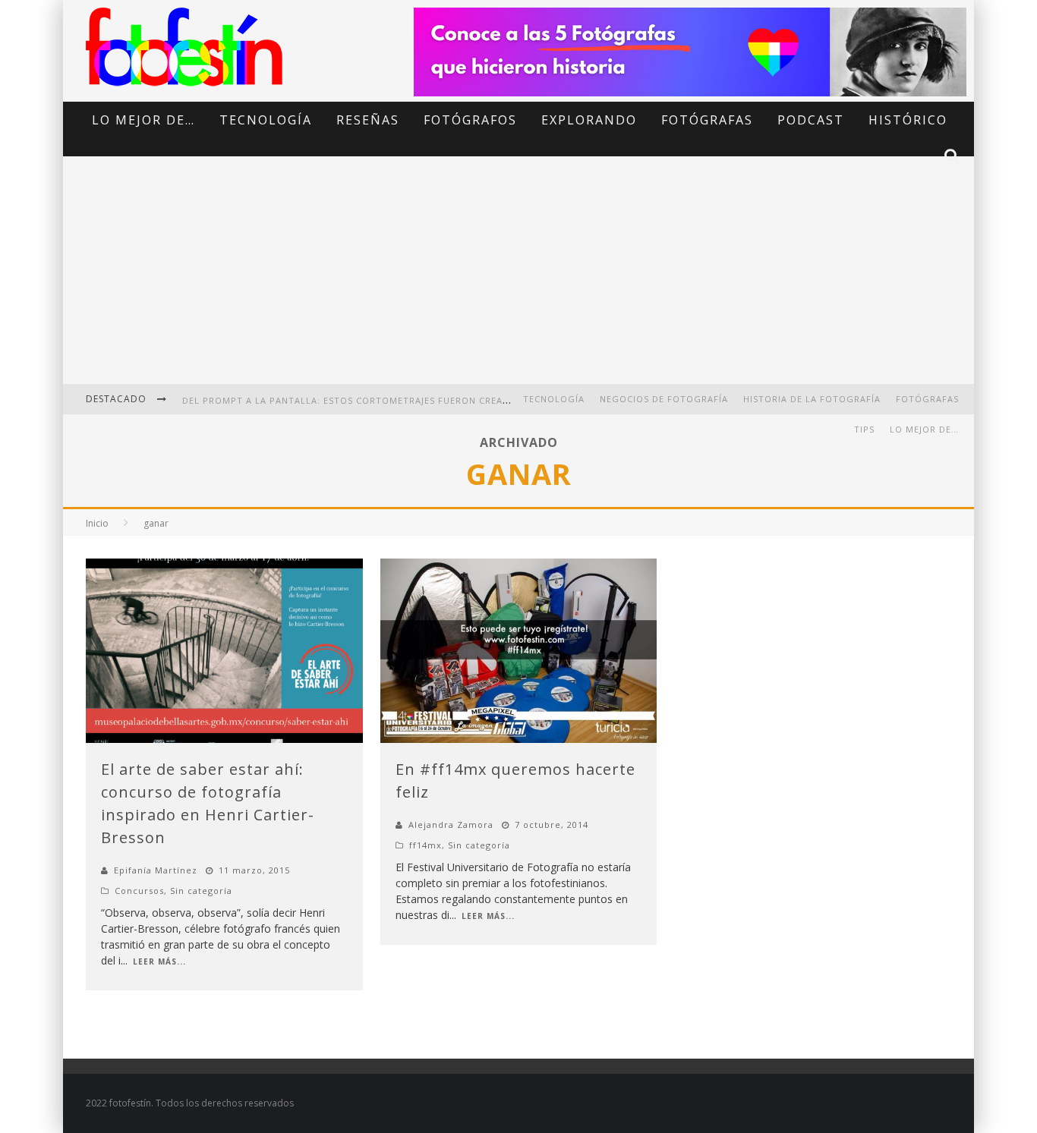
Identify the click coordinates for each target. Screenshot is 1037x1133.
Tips (864, 429)
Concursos (139, 890)
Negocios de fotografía (664, 398)
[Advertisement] (518, 281)
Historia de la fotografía (812, 398)
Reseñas (367, 120)
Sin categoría (201, 890)
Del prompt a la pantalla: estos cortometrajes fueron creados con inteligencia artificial (424, 400)
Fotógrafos (470, 120)
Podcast (810, 120)
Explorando (589, 120)
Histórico (907, 120)
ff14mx (425, 845)
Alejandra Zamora (450, 824)
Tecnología (265, 120)
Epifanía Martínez (155, 870)
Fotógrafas (707, 120)
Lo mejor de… (143, 120)
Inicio (97, 523)
